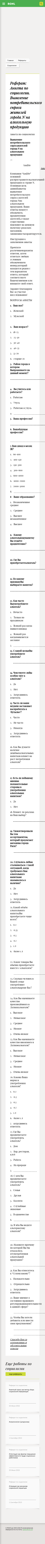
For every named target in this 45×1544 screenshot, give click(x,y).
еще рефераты (15, 1374)
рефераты (22, 60)
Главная (10, 60)
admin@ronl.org (28, 1529)
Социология (11, 65)
